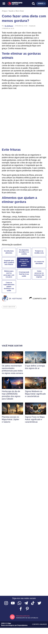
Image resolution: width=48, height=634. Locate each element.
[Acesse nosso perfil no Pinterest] (27, 609)
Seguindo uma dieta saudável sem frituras (9, 262)
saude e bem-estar (9, 306)
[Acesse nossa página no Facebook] (21, 609)
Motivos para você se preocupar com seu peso (9, 274)
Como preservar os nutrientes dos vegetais (39, 274)
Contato (35, 624)
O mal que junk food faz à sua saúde (24, 274)
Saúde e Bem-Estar (16, 11)
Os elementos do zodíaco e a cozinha (24, 252)
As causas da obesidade (39, 262)
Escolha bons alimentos (9, 252)
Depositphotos (22, 625)
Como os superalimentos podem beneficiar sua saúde (8, 286)
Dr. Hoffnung (9, 26)
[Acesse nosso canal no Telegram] (26, 603)
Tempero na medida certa (39, 252)
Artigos (4, 11)
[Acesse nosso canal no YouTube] (13, 603)
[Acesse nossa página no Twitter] (39, 603)
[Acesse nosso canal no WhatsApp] (19, 603)
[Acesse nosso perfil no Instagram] (6, 603)
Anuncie (43, 624)
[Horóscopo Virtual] (14, 3)
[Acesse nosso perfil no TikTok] (33, 603)
